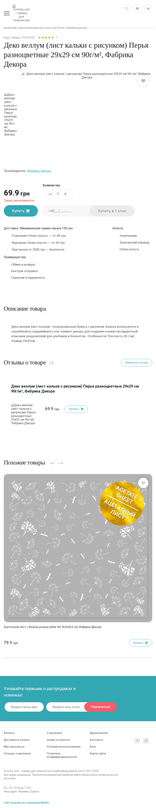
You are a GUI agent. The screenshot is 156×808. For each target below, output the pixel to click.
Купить (18, 211)
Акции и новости (58, 740)
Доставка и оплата (16, 740)
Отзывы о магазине (17, 753)
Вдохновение (99, 733)
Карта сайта (98, 753)
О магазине (54, 733)
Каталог (9, 733)
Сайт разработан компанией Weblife (26, 802)
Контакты (96, 740)
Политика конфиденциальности (62, 755)
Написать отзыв (136, 362)
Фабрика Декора (39, 171)
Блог (93, 746)
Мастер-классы (14, 746)
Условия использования (63, 746)
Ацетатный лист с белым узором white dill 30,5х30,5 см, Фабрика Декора (52, 627)
